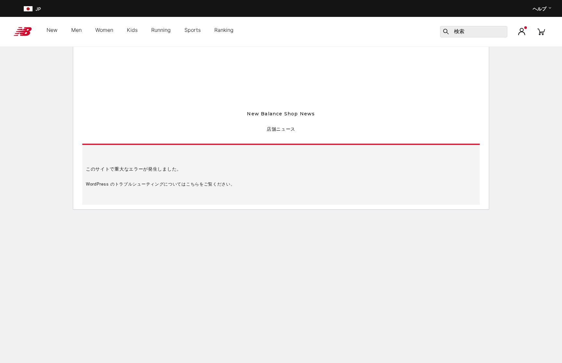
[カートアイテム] (541, 31)
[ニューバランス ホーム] (25, 31)
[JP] (27, 8)
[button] (522, 31)
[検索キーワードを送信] (446, 31)
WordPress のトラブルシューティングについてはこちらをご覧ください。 (160, 184)
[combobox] (473, 31)
